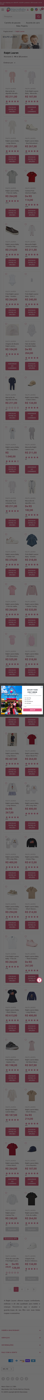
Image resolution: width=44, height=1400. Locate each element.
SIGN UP (32, 710)
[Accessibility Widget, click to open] (39, 980)
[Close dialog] (41, 687)
